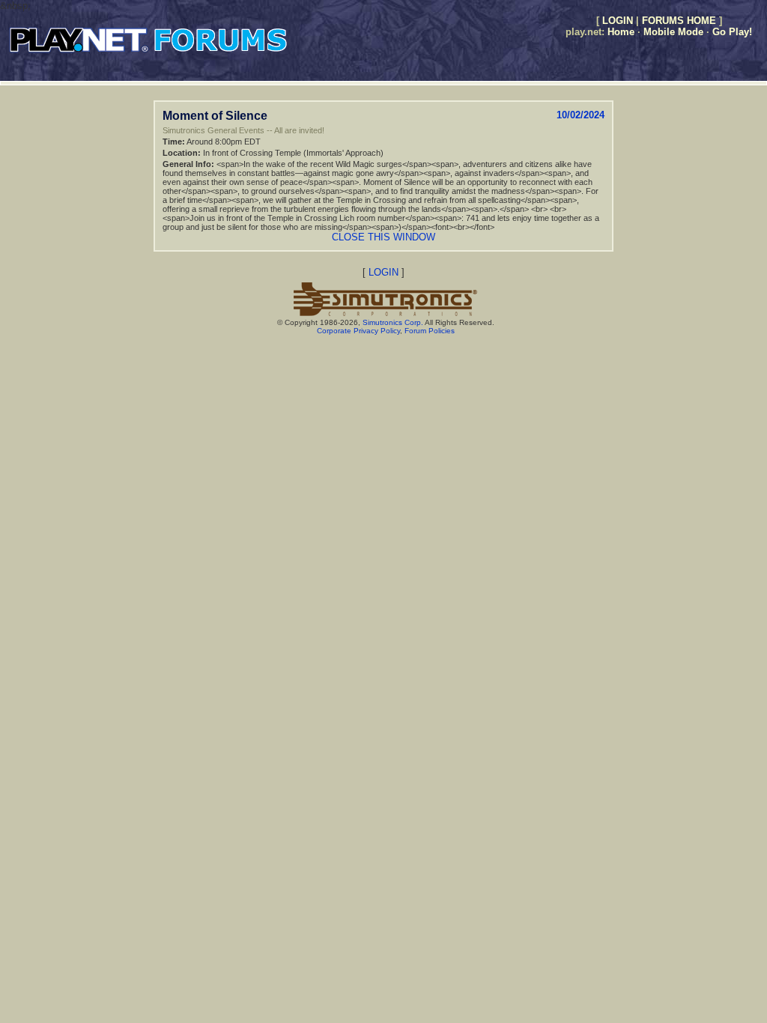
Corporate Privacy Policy (358, 331)
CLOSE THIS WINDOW (383, 237)
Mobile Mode (673, 31)
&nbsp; (15, 5)
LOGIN (617, 20)
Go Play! (732, 31)
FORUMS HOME (679, 20)
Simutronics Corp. (393, 322)
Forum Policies (429, 331)
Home (620, 31)
